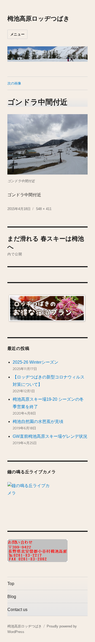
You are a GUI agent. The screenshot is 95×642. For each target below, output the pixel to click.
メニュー (17, 34)
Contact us (17, 609)
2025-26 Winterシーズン (35, 362)
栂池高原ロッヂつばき (38, 18)
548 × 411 (43, 209)
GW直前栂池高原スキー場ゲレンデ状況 (50, 436)
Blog (11, 596)
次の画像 (14, 83)
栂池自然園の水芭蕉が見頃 (38, 421)
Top (10, 583)
